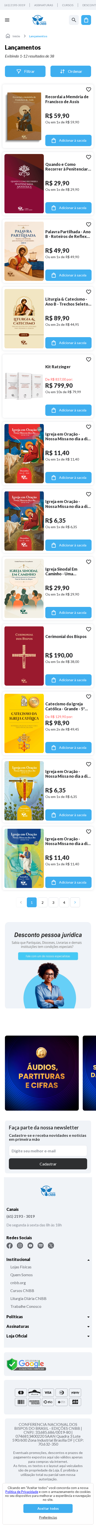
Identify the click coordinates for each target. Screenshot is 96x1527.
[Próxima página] (75, 902)
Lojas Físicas (21, 1266)
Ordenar (75, 71)
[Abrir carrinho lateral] (86, 20)
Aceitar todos (48, 1508)
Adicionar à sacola (72, 140)
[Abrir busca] (74, 20)
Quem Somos (21, 1274)
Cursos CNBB (22, 1290)
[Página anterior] (21, 902)
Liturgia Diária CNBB (28, 1298)
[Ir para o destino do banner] (48, 965)
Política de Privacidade (21, 1492)
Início (16, 36)
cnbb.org (18, 1282)
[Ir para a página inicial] (39, 20)
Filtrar (29, 71)
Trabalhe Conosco (25, 1306)
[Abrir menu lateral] (7, 20)
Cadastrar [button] (48, 1163)
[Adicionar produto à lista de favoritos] (89, 89)
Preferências (48, 1517)
